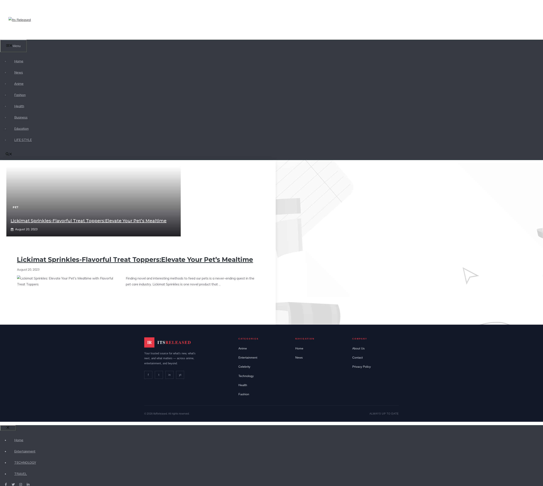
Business (21, 117)
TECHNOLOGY (25, 463)
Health (19, 106)
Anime (19, 84)
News (18, 72)
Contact (357, 357)
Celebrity (244, 366)
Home (18, 61)
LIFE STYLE (23, 140)
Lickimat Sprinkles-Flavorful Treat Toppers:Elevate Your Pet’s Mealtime (89, 220)
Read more (138, 297)
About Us (358, 348)
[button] (9, 154)
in (169, 374)
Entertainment (247, 357)
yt (180, 374)
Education (21, 129)
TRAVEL (20, 474)
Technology (246, 376)
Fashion (20, 95)
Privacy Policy (361, 366)
